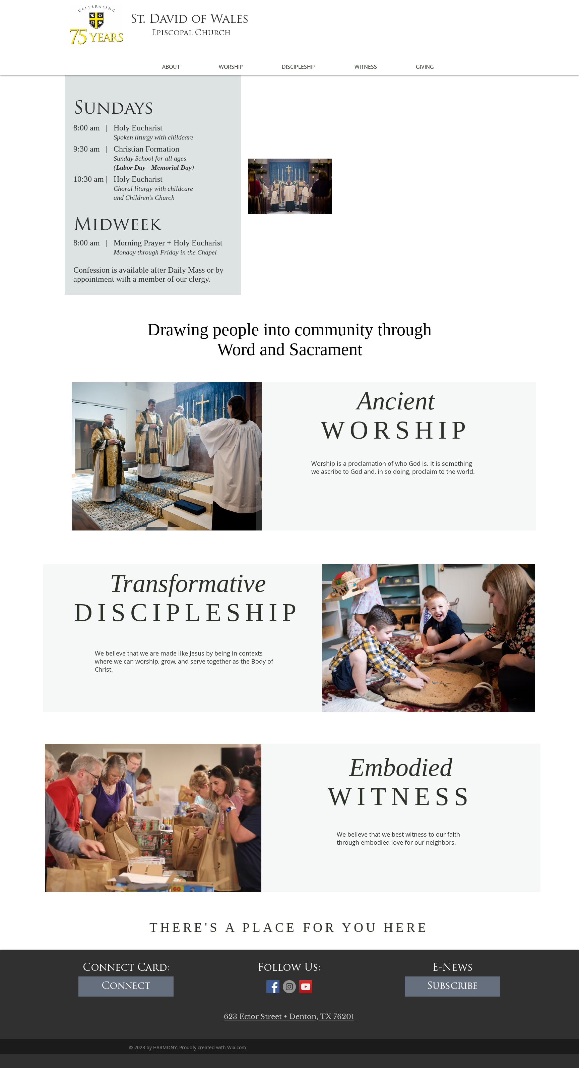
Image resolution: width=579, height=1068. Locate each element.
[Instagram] (289, 986)
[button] (170, 66)
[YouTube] (305, 986)
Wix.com (236, 1047)
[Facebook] (272, 986)
